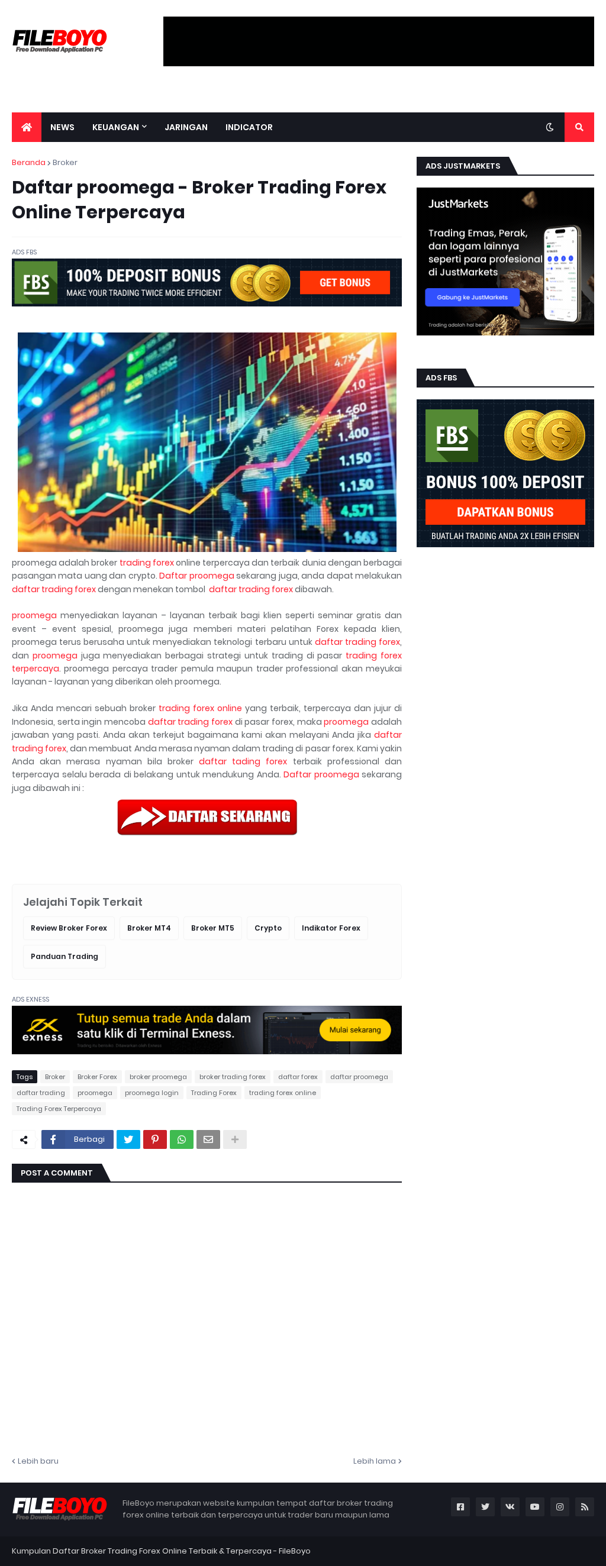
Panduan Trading (64, 956)
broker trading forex (232, 1076)
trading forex (147, 563)
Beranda (29, 162)
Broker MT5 (212, 928)
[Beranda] (26, 127)
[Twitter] (128, 1139)
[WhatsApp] (182, 1139)
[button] (550, 127)
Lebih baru (38, 1461)
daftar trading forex (54, 589)
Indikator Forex (331, 928)
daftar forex (298, 1076)
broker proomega (158, 1076)
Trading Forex (214, 1092)
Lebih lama (374, 1461)
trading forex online (200, 708)
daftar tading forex (243, 761)
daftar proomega (359, 1076)
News (62, 127)
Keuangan (115, 127)
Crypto (268, 928)
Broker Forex (97, 1076)
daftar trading (41, 1092)
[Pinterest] (155, 1139)
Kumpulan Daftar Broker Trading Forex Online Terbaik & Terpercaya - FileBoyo (161, 1551)
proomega (34, 615)
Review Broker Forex (69, 928)
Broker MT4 (149, 928)
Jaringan (186, 127)
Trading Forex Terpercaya (59, 1108)
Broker (65, 162)
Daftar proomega (196, 576)
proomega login (152, 1092)
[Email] (208, 1139)
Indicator (249, 127)
